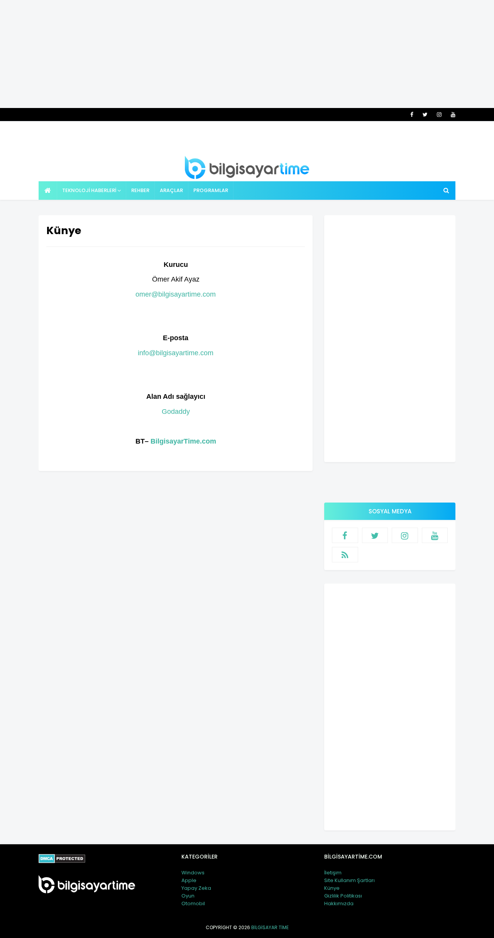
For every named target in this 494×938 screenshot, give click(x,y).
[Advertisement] (247, 54)
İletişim (333, 872)
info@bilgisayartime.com (175, 353)
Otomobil (193, 903)
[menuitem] (48, 190)
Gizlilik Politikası (343, 895)
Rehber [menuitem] (140, 190)
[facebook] (412, 114)
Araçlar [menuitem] (171, 190)
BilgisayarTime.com (183, 441)
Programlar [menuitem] (210, 190)
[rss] (345, 554)
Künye (332, 888)
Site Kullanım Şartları (349, 880)
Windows (193, 872)
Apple (188, 880)
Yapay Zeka (196, 888)
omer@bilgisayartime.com (175, 294)
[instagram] (439, 114)
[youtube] (451, 114)
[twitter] (425, 114)
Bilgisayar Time (270, 927)
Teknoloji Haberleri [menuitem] (89, 190)
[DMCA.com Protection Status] (62, 861)
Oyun (188, 895)
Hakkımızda (339, 903)
